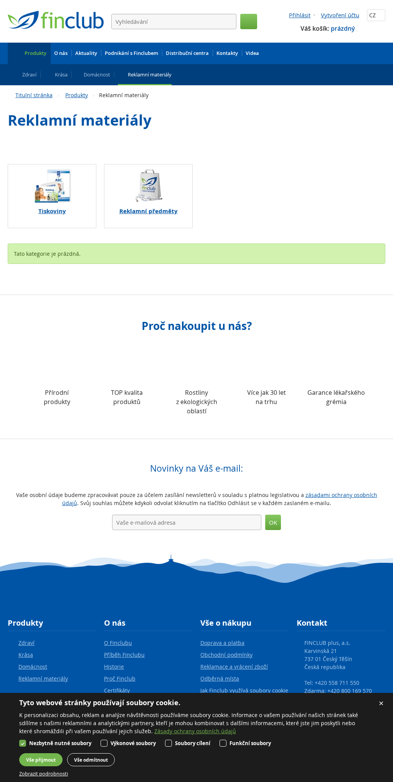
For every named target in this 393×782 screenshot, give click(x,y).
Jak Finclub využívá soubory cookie (244, 690)
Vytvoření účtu (340, 15)
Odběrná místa (219, 678)
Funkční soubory (250, 743)
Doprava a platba (222, 642)
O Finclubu (118, 642)
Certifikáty (117, 690)
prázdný (343, 28)
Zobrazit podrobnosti (43, 773)
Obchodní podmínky (226, 654)
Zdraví (26, 642)
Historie (114, 666)
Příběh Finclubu (124, 654)
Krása (25, 654)
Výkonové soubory (133, 743)
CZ (373, 15)
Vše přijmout (41, 760)
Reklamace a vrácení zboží (234, 666)
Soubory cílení (192, 743)
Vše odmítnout (91, 760)
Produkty (76, 95)
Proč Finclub (119, 678)
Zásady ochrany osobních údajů (195, 731)
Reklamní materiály (43, 678)
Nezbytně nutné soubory (60, 743)
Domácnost (32, 666)
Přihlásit (299, 15)
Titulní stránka (34, 95)
